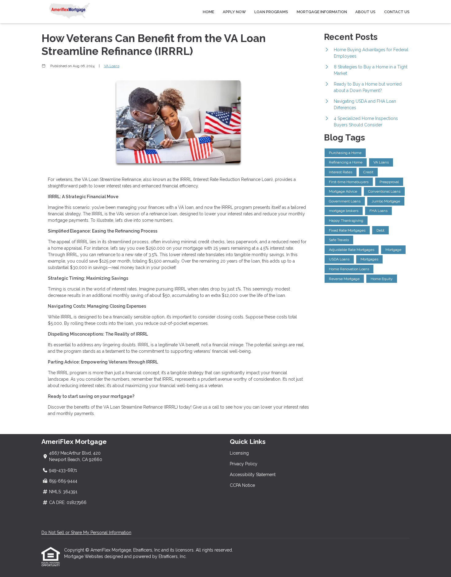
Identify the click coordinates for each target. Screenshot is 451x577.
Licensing (239, 453)
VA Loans (111, 66)
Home (208, 12)
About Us (365, 12)
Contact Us (397, 12)
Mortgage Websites (84, 556)
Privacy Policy (243, 463)
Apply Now (234, 12)
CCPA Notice (242, 485)
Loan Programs (271, 12)
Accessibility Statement (253, 474)
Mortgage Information (322, 12)
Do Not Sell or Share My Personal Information (86, 532)
